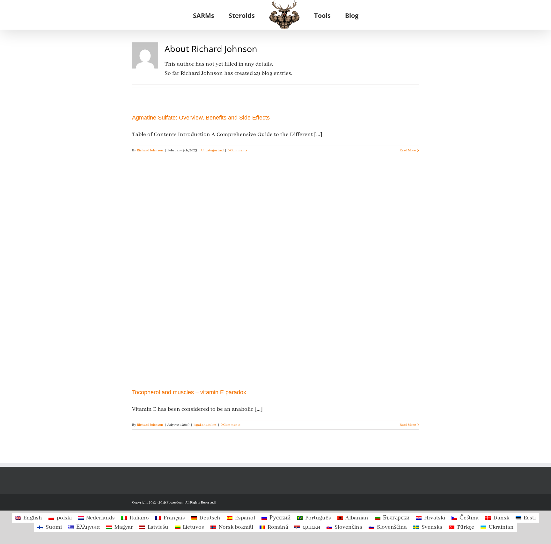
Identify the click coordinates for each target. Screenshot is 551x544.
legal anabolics (205, 425)
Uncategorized (212, 150)
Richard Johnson (150, 150)
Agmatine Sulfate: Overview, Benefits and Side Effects (201, 117)
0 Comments (237, 150)
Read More (408, 150)
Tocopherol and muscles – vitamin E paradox (189, 392)
